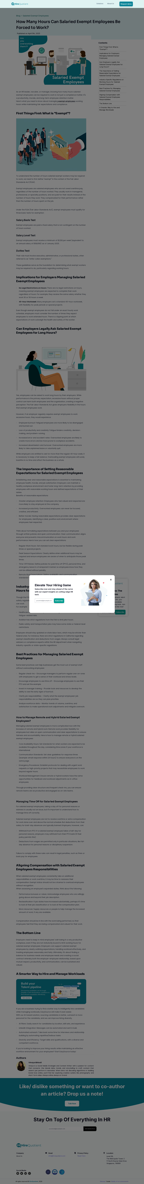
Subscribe (59, 601)
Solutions (99, 4)
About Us (110, 4)
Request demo (126, 4)
